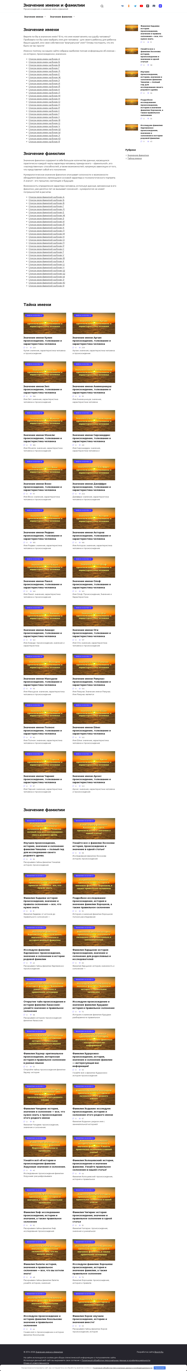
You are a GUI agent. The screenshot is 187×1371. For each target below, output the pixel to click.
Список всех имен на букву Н (44, 99)
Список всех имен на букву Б (44, 62)
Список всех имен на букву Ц (44, 123)
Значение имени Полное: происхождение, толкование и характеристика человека (43, 730)
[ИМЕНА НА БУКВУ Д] (94, 478)
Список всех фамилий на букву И (46, 221)
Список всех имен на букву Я (44, 141)
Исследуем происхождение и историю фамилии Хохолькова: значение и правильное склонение (43, 1321)
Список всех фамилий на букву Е (46, 212)
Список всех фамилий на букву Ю (47, 283)
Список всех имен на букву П (44, 105)
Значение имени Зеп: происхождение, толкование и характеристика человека (43, 389)
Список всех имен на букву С (44, 111)
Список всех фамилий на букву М (47, 234)
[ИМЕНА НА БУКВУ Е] (94, 722)
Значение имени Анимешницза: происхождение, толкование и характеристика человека (92, 389)
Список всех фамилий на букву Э (46, 280)
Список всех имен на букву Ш (45, 129)
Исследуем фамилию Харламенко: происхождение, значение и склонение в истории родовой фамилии (44, 954)
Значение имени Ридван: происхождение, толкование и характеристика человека (43, 535)
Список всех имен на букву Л (44, 93)
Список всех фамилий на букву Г (46, 206)
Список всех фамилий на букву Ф (47, 258)
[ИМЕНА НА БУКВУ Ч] (45, 771)
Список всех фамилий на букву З (46, 218)
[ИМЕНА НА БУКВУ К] (45, 332)
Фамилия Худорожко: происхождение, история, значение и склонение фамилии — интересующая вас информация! (92, 1059)
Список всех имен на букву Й (44, 86)
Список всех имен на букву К (44, 89)
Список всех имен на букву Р (44, 108)
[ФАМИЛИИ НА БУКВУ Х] (94, 838)
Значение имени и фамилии (49, 1352)
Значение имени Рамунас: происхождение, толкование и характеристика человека (92, 681)
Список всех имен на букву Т (44, 114)
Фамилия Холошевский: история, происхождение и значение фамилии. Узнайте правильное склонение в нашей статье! (93, 1165)
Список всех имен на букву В (44, 65)
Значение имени (33, 17)
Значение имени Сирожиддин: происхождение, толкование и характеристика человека (92, 438)
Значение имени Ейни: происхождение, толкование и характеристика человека (92, 730)
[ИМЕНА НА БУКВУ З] (45, 381)
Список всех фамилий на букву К (46, 228)
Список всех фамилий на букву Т (46, 252)
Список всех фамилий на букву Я (46, 286)
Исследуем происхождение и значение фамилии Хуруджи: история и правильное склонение (94, 1004)
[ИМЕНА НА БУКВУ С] (94, 430)
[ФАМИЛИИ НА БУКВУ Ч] (45, 838)
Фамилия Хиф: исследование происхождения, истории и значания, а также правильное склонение (43, 1217)
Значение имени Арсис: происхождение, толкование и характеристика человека (92, 779)
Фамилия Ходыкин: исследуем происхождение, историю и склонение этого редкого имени (93, 1111)
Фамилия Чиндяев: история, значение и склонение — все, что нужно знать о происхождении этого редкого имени (44, 1113)
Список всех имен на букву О (44, 102)
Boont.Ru (158, 1352)
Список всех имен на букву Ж (45, 77)
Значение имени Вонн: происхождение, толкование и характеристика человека (43, 486)
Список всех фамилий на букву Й (46, 224)
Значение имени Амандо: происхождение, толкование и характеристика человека (43, 633)
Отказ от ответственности (36, 1363)
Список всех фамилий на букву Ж (47, 215)
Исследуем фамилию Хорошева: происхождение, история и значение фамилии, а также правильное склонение (93, 1269)
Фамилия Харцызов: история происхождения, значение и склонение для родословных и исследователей (92, 954)
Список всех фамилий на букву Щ (47, 273)
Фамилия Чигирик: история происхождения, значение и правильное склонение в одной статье (92, 1217)
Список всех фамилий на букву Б (46, 200)
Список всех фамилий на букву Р (46, 246)
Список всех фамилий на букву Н (46, 237)
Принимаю (159, 1368)
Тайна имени (37, 304)
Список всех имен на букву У (44, 117)
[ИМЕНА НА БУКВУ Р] (45, 527)
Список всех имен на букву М (44, 96)
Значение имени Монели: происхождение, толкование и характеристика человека (43, 438)
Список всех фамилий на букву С (46, 249)
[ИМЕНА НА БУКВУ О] (94, 576)
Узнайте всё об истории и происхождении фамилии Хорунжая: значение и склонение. (45, 1163)
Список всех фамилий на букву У (46, 255)
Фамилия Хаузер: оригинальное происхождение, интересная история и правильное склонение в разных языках (45, 1058)
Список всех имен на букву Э (44, 135)
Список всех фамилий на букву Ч (46, 267)
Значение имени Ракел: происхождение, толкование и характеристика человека (43, 584)
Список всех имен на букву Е (44, 74)
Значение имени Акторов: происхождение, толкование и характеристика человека (92, 535)
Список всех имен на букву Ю (45, 138)
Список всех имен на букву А (44, 59)
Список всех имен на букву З (44, 80)
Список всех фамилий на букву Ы (47, 277)
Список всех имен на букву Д (44, 71)
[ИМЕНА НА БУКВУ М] (45, 430)
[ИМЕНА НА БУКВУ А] (94, 332)
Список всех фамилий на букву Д (47, 209)
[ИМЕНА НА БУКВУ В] (45, 478)
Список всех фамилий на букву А (46, 197)
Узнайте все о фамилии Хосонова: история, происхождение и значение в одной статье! (94, 846)
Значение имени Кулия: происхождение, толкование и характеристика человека (43, 340)
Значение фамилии (61, 17)
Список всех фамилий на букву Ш (47, 270)
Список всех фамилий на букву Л (46, 231)
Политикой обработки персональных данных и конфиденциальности (116, 1360)
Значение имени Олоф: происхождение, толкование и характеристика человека (92, 584)
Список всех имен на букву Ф (44, 120)
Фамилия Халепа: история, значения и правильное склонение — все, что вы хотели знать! (44, 1269)
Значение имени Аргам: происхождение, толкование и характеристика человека (92, 340)
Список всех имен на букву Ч (44, 126)
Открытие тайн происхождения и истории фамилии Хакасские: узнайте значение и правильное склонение (44, 1006)
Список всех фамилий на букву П (46, 243)
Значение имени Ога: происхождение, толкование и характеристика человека (92, 633)
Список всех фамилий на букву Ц (46, 264)
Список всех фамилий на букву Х (46, 261)
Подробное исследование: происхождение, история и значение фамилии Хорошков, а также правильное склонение (92, 903)
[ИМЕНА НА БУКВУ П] (45, 722)
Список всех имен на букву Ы (44, 132)
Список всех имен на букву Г (44, 68)
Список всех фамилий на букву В (46, 203)
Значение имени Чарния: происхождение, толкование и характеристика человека (43, 779)
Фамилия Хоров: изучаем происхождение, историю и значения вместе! (90, 1319)
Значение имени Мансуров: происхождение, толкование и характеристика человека (43, 681)
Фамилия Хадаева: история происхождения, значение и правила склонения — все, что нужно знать (42, 903)
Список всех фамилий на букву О (47, 240)
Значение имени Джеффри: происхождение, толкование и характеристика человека (92, 486)
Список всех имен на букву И (44, 83)
